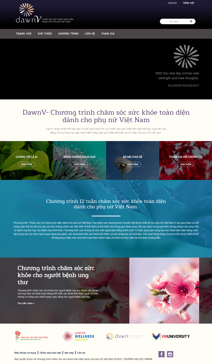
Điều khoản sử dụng (25, 352)
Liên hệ (90, 33)
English (172, 2)
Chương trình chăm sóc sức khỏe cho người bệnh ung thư (56, 275)
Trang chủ (24, 33)
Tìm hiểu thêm (25, 303)
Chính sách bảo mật (50, 352)
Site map (69, 352)
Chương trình (68, 33)
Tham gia (108, 33)
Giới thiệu (45, 33)
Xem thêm (26, 164)
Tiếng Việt (188, 2)
